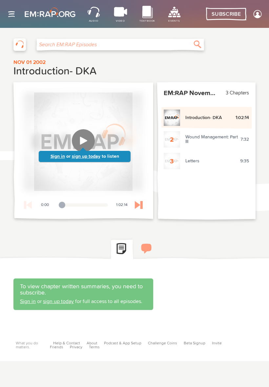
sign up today (86, 156)
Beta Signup (194, 343)
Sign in (58, 156)
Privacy (76, 347)
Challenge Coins (162, 343)
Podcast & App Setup (122, 343)
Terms (94, 347)
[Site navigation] (11, 14)
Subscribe (226, 14)
